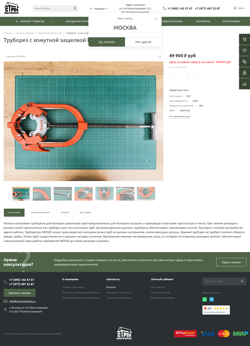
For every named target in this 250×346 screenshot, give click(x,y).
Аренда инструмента (119, 292)
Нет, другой (143, 41)
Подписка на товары (163, 297)
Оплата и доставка (73, 287)
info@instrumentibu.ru (22, 301)
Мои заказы (158, 287)
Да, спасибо (107, 41)
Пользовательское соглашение (81, 297)
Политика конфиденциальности (81, 292)
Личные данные (160, 292)
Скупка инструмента (119, 297)
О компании (70, 279)
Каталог (111, 287)
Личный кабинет (162, 279)
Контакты (113, 279)
